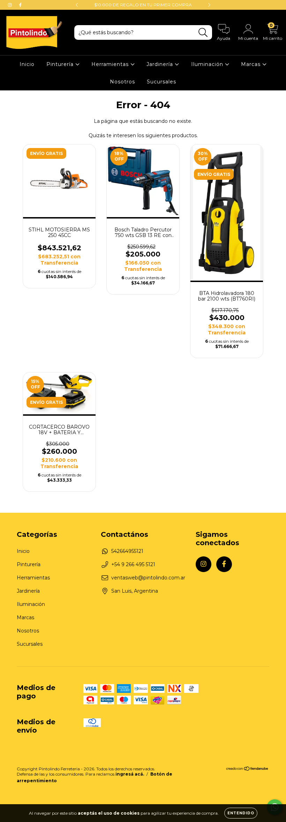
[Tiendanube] (247, 769)
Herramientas (110, 64)
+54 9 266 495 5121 (133, 564)
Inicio (27, 64)
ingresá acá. (129, 774)
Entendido (240, 813)
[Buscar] (203, 32)
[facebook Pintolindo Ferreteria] (20, 5)
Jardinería (160, 64)
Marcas (251, 64)
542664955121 (127, 551)
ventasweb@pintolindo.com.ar (148, 578)
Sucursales (161, 82)
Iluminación (208, 64)
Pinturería (60, 64)
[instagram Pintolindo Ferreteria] (10, 5)
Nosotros (122, 82)
